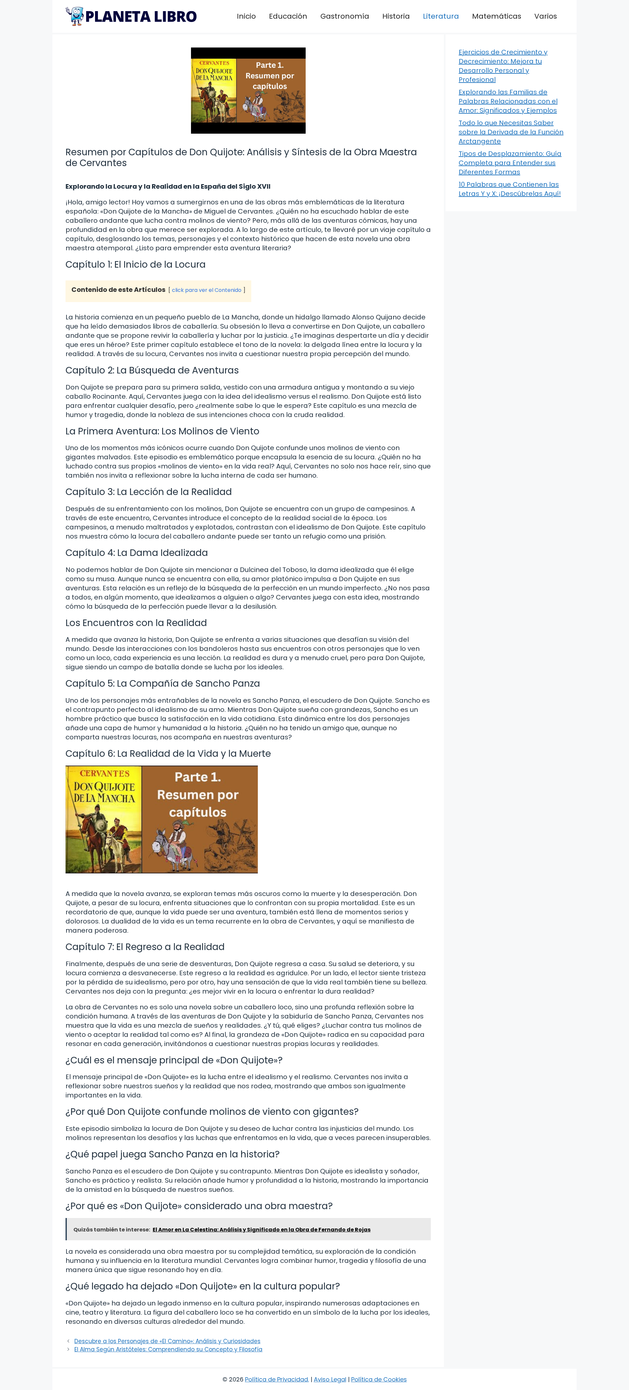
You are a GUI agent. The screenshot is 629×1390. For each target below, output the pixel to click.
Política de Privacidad (276, 1379)
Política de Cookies (379, 1379)
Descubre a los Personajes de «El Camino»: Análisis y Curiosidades (167, 1341)
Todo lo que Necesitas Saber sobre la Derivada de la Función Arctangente (511, 132)
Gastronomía (344, 16)
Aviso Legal (330, 1379)
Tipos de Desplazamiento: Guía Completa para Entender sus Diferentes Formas (510, 163)
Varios (545, 16)
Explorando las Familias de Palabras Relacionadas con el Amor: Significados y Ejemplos (508, 101)
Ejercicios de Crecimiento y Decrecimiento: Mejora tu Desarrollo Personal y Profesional (503, 66)
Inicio (246, 16)
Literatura (441, 16)
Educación (288, 16)
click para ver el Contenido (206, 290)
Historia (396, 16)
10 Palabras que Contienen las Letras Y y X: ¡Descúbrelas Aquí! (510, 189)
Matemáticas (496, 16)
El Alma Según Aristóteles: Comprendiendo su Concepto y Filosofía (168, 1349)
